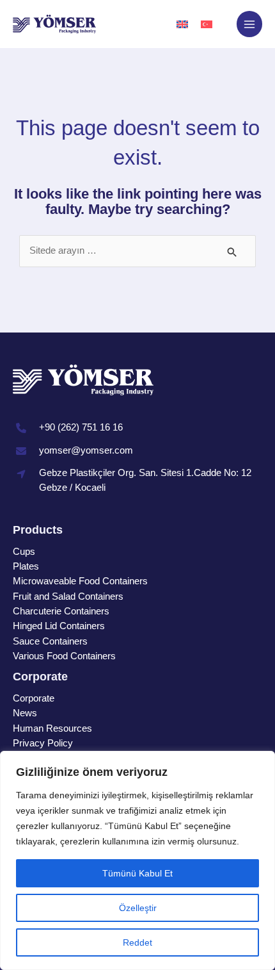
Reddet (137, 942)
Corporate (33, 698)
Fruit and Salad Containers (68, 596)
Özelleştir (138, 908)
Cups (24, 552)
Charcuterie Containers (61, 611)
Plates (26, 566)
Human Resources (52, 728)
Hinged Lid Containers (59, 626)
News (25, 713)
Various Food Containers (64, 656)
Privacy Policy (43, 743)
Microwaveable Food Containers (80, 581)
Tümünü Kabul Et (137, 873)
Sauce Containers (50, 641)
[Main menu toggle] (249, 24)
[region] (137, 860)
